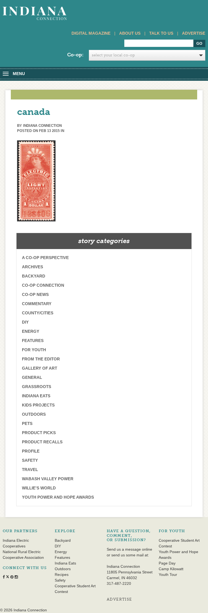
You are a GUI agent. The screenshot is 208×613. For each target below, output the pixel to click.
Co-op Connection (43, 285)
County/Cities (37, 313)
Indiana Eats (36, 395)
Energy (30, 331)
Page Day (167, 563)
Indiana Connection (42, 126)
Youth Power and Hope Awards (58, 497)
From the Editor (41, 359)
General (32, 377)
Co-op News (35, 294)
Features (33, 340)
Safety (30, 460)
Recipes (62, 574)
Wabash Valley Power (47, 478)
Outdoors (34, 414)
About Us (130, 33)
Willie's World (39, 488)
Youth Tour (168, 574)
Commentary (36, 303)
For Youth (34, 349)
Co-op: (75, 55)
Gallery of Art (39, 368)
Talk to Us (161, 33)
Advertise (193, 33)
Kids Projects (38, 405)
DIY (25, 322)
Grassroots (36, 386)
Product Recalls (42, 442)
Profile (31, 451)
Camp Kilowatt (171, 569)
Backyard (33, 276)
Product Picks (39, 432)
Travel (30, 469)
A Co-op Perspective (45, 257)
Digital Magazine (91, 33)
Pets (27, 423)
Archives (32, 266)
